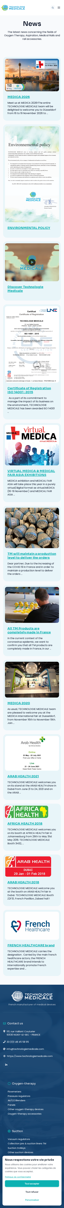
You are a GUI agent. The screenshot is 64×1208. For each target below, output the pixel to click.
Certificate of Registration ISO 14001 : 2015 (29, 390)
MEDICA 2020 (18, 703)
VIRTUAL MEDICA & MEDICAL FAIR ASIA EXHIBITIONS (31, 473)
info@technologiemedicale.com (25, 1049)
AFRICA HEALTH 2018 (24, 824)
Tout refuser (32, 1191)
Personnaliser (32, 1200)
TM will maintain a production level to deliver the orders (31, 556)
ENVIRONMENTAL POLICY (28, 228)
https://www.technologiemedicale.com (30, 1056)
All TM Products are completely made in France (29, 630)
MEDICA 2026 (18, 97)
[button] (52, 7)
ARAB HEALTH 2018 (23, 882)
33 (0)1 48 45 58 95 (18, 1041)
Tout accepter (32, 1183)
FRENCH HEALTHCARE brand (31, 945)
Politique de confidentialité (18, 1177)
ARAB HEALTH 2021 (23, 776)
